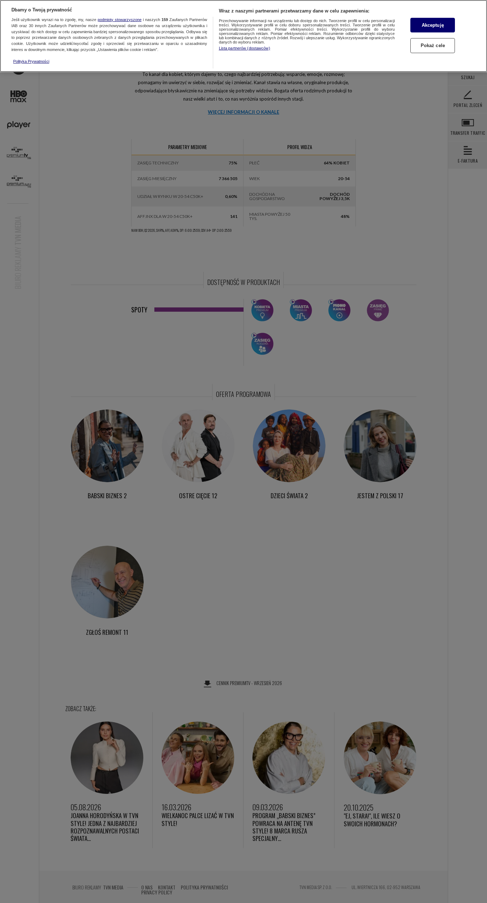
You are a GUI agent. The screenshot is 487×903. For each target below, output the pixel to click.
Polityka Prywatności (31, 61)
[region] (243, 36)
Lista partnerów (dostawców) (244, 48)
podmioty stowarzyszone (120, 19)
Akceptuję (433, 25)
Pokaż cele (433, 46)
